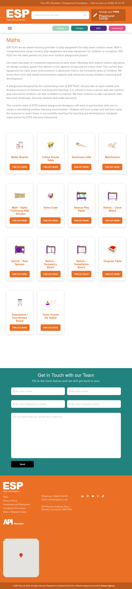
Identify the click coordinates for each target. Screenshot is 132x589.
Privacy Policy (10, 501)
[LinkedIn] (82, 496)
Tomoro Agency (108, 585)
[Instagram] (87, 496)
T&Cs (5, 497)
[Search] (84, 15)
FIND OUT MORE (19, 167)
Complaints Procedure (14, 508)
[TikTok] (103, 496)
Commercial (117, 28)
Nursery (60, 28)
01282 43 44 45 (116, 3)
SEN (98, 28)
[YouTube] (92, 496)
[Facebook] (98, 496)
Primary (79, 28)
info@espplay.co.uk (58, 499)
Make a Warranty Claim (14, 512)
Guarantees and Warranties (16, 504)
